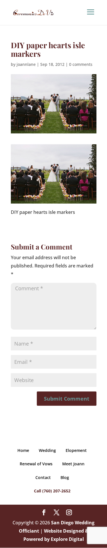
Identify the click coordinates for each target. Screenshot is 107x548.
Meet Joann (73, 463)
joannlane (26, 64)
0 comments (80, 64)
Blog (64, 477)
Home (23, 450)
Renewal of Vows (36, 463)
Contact (43, 477)
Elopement (76, 450)
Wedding (47, 450)
